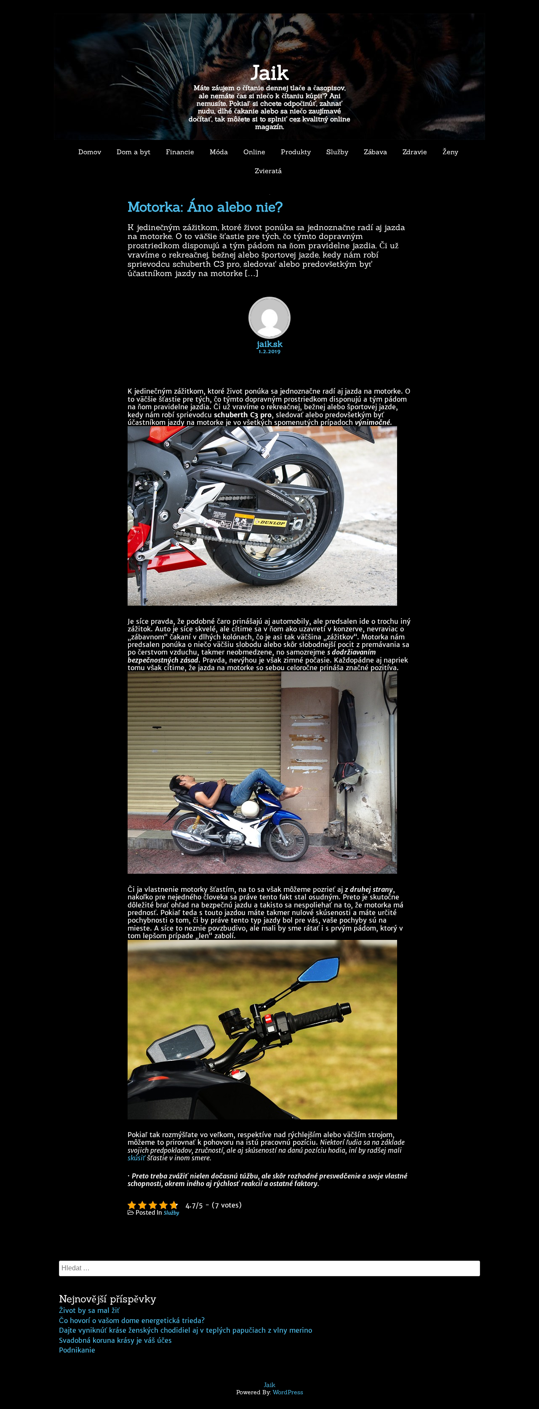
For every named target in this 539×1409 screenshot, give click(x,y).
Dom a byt (133, 152)
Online (254, 152)
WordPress (287, 1392)
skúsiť (136, 1158)
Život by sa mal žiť (89, 1310)
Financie (180, 152)
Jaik (269, 72)
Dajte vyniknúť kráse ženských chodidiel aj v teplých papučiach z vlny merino (185, 1330)
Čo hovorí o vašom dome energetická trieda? (132, 1320)
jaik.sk (269, 343)
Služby (337, 152)
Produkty (296, 152)
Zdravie (415, 152)
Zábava (375, 152)
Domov (89, 152)
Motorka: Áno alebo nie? (205, 206)
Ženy (450, 152)
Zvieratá (268, 170)
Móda (219, 152)
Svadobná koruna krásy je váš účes (115, 1340)
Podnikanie (77, 1350)
